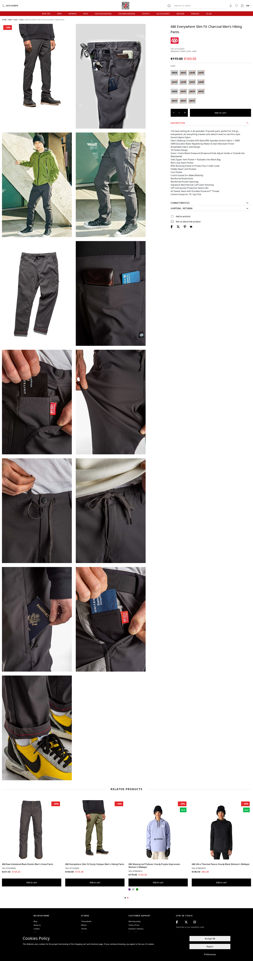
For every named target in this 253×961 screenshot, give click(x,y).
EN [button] (247, 6)
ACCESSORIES (163, 13)
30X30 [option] (174, 72)
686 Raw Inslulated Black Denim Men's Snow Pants (27, 864)
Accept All (210, 938)
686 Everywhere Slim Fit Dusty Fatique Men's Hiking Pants (94, 864)
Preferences (210, 954)
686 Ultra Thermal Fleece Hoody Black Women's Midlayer (221, 864)
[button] (211, 123)
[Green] (137, 889)
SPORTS (146, 13)
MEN (59, 13)
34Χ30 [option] (174, 91)
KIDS (85, 13)
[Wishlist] (236, 5)
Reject (210, 946)
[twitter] (186, 922)
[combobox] (199, 6)
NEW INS (46, 13)
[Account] (230, 5)
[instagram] (194, 922)
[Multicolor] (133, 889)
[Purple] (129, 889)
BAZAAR (180, 13)
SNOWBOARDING (126, 13)
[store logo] (126, 5)
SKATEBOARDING (103, 13)
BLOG (209, 13)
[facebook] (177, 922)
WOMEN (72, 13)
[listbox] (192, 87)
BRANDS (195, 13)
